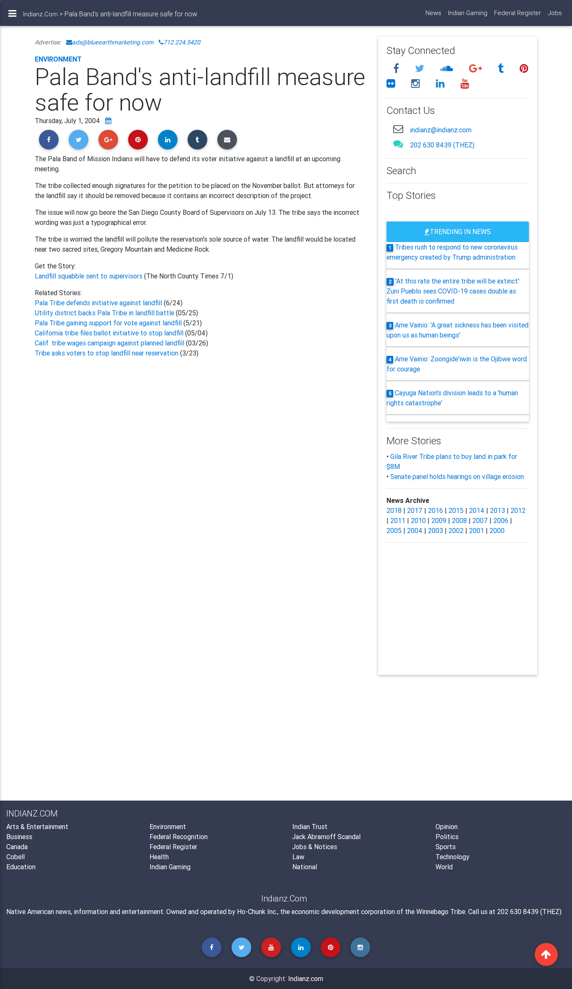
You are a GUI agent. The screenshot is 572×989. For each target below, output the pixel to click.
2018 (394, 510)
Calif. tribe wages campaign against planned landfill (109, 343)
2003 (435, 530)
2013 (497, 510)
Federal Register (517, 13)
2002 (456, 530)
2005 (394, 530)
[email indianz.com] (398, 128)
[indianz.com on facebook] (397, 68)
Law (298, 856)
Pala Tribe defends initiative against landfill (99, 303)
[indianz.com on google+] (477, 68)
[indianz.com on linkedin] (442, 83)
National (304, 867)
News (433, 13)
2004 (415, 530)
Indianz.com (305, 978)
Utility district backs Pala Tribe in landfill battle (104, 313)
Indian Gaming (467, 13)
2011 (397, 520)
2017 (415, 510)
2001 (476, 530)
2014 (476, 510)
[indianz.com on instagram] (417, 83)
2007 (480, 520)
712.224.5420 (181, 42)
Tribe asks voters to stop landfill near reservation (107, 353)
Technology (452, 856)
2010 (418, 520)
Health (159, 856)
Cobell (15, 856)
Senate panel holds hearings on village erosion (457, 476)
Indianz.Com (40, 14)
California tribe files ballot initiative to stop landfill (109, 333)
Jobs (555, 13)
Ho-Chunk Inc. (257, 911)
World (444, 867)
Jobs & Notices (314, 846)
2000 (497, 530)
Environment (58, 59)
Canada (17, 846)
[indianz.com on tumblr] (502, 68)
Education (21, 867)
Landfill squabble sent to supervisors (89, 276)
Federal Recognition (178, 836)
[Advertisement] (200, 457)
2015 (456, 510)
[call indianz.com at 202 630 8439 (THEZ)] (398, 143)
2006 (500, 520)
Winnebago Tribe (440, 911)
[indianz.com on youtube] (465, 83)
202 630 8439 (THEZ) (442, 145)
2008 (459, 520)
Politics (447, 836)
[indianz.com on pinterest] (524, 68)
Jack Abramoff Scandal (326, 836)
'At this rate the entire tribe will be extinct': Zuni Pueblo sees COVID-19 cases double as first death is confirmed (453, 291)
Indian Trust (309, 826)
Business (19, 836)
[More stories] (108, 120)
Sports (445, 846)
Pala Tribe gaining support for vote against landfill (109, 323)
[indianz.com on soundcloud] (448, 68)
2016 (435, 510)
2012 (518, 510)
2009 (438, 520)
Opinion (446, 826)
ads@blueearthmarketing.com (113, 42)
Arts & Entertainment (37, 826)
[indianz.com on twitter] (421, 68)
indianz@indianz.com (441, 130)
